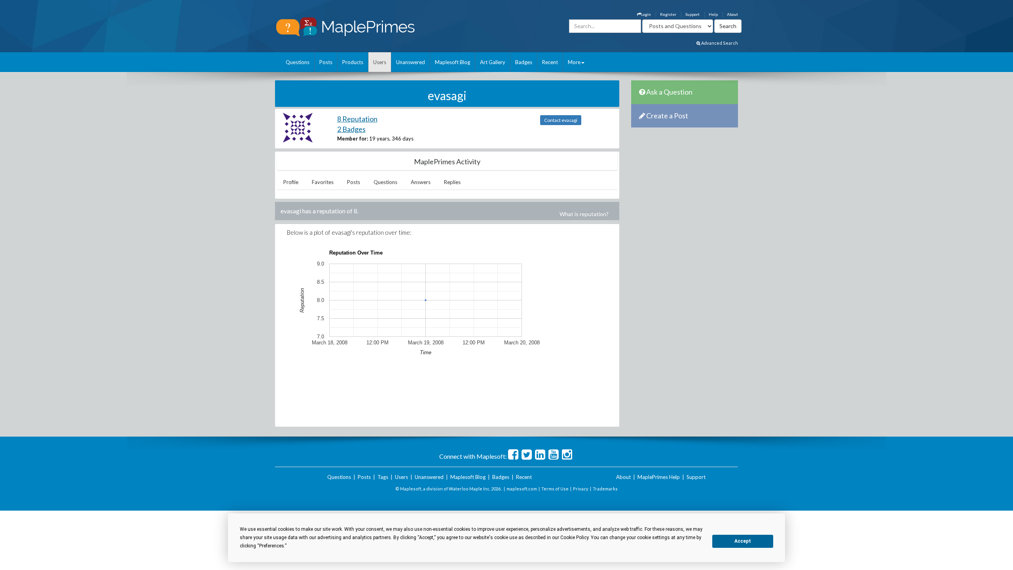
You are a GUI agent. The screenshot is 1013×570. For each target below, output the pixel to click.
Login (646, 14)
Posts (325, 62)
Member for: (352, 138)
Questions (297, 62)
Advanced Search (719, 43)
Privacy (580, 488)
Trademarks (605, 488)
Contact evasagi (560, 120)
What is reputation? (584, 214)
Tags (383, 477)
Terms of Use (555, 488)
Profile (290, 182)
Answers (421, 182)
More (574, 62)
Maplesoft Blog (452, 62)
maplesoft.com (521, 488)
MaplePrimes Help (658, 477)
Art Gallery (492, 62)
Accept (742, 541)
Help (713, 14)
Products (352, 62)
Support (692, 14)
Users (379, 62)
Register (668, 14)
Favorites (323, 182)
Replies (452, 182)
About (732, 14)
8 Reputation (357, 118)
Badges (523, 62)
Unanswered (410, 62)
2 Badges (351, 129)
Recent (550, 62)
